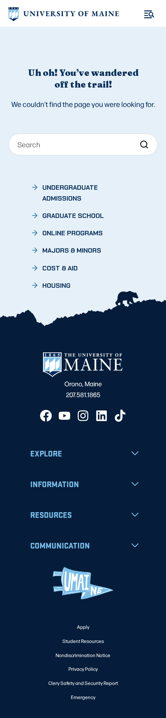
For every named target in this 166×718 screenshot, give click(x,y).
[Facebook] (46, 416)
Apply (83, 627)
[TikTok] (120, 416)
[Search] (144, 144)
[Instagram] (83, 416)
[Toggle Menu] (149, 14)
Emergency (83, 697)
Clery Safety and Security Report (83, 683)
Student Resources (83, 641)
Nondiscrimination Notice (83, 655)
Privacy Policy (83, 669)
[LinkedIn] (101, 416)
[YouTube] (64, 416)
